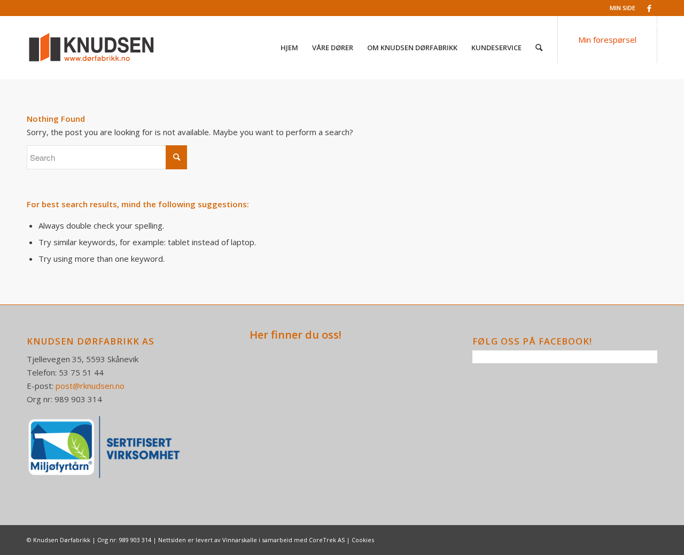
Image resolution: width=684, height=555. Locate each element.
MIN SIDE (622, 8)
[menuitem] (289, 47)
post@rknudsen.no (90, 385)
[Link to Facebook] (649, 8)
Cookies (363, 540)
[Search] (538, 47)
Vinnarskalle (239, 540)
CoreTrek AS (327, 540)
